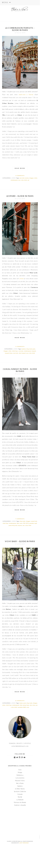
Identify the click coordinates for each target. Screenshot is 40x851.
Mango (20, 772)
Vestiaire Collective (20, 791)
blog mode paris (30, 349)
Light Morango (24, 842)
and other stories (24, 178)
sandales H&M (22, 707)
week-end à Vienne (26, 94)
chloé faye (15, 351)
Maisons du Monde (20, 802)
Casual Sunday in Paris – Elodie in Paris (20, 370)
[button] (20, 62)
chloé (35, 178)
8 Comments (19, 700)
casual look (34, 521)
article (21, 278)
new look (15, 353)
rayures (20, 525)
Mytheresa (20, 775)
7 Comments (19, 518)
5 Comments (19, 346)
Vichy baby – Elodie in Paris (20, 541)
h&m (18, 523)
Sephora (20, 786)
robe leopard (22, 353)
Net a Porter (20, 783)
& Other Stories (20, 789)
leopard (34, 351)
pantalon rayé (33, 523)
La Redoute (20, 799)
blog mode (22, 521)
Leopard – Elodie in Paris (19, 196)
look (21, 523)
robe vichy (32, 705)
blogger (31, 178)
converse (21, 351)
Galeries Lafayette (20, 805)
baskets (23, 349)
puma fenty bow (13, 525)
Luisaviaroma (20, 778)
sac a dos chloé (22, 180)
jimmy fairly (26, 705)
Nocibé (20, 797)
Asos (20, 770)
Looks (13, 178)
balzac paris (22, 703)
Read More (20, 168)
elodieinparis (14, 180)
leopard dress (8, 353)
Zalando (20, 794)
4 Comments (19, 175)
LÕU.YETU (26, 523)
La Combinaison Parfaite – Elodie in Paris (20, 29)
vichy (27, 707)
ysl (28, 180)
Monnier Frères (20, 780)
